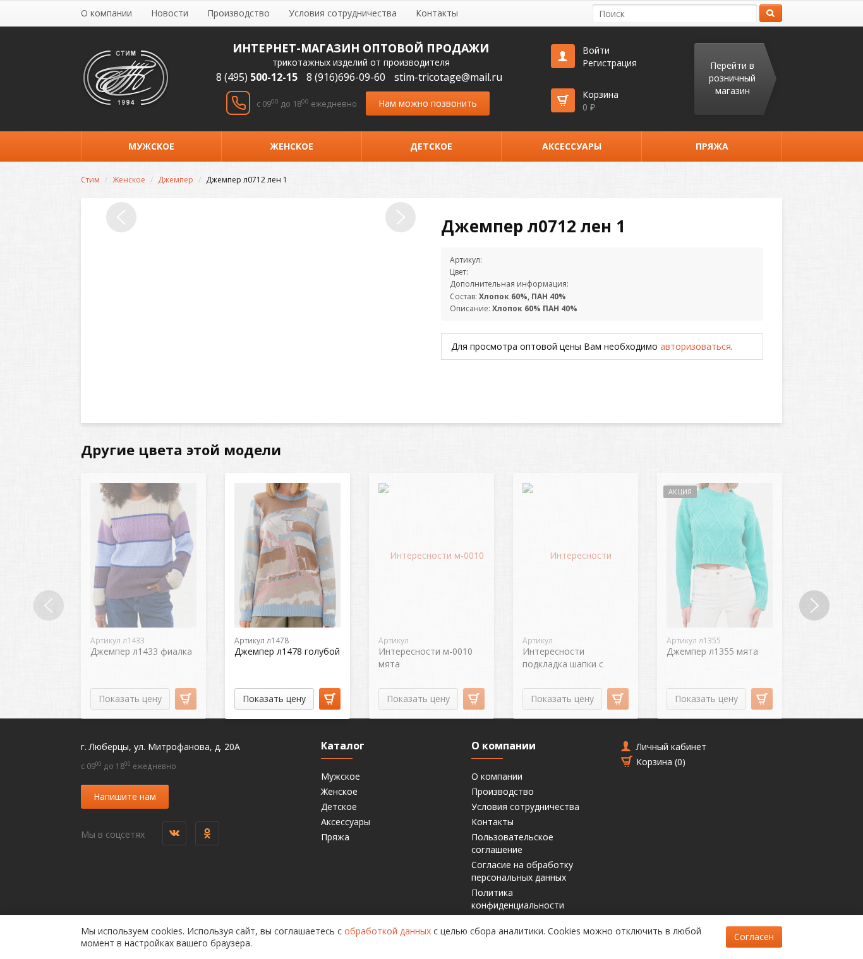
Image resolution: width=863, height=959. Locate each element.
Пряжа (712, 146)
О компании (106, 13)
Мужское (151, 146)
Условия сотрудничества (343, 13)
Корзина (600, 100)
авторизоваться (695, 346)
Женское (291, 146)
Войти (596, 50)
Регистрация (609, 63)
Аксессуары (571, 146)
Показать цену (130, 699)
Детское (431, 146)
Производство (238, 13)
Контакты (437, 13)
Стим (90, 179)
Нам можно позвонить (427, 103)
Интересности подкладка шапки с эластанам (562, 663)
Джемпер (175, 179)
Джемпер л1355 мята (712, 651)
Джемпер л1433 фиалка (141, 651)
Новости (169, 13)
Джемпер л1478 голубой (287, 651)
